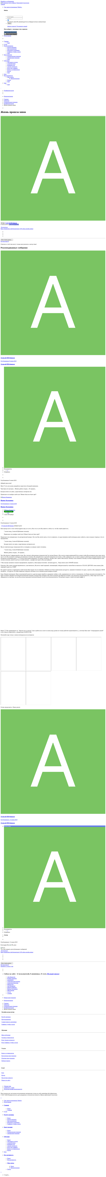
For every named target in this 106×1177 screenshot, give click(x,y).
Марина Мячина (12, 987)
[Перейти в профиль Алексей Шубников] (53, 220)
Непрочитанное (15, 78)
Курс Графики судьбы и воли (9, 1042)
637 (8, 513)
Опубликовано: (9, 503)
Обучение (7, 60)
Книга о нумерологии (13, 69)
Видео (9, 71)
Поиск (9, 80)
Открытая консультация (14, 56)
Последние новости (7, 1078)
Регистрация (7, 35)
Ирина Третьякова (12, 989)
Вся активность (8, 75)
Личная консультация (13, 57)
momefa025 (10, 980)
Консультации (8, 54)
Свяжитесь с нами (9, 1087)
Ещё (8, 43)
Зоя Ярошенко (11, 986)
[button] (3, 4)
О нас (5, 44)
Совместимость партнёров (8, 1022)
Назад (9, 1108)
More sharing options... (6, 239)
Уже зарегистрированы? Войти (13, 7)
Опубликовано (8, 361)
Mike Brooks (10, 990)
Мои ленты (10, 77)
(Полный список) (53, 974)
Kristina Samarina (12, 978)
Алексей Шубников (11, 223)
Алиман (9, 993)
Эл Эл (9, 992)
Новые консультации (10, 997)
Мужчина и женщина (13, 50)
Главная (6, 41)
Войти (9, 23)
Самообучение (11, 63)
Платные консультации (8, 1058)
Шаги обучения (5, 1035)
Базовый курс (11, 65)
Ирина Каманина (7, 500)
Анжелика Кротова (12, 983)
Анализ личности (12, 66)
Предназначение (12, 49)
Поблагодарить (5, 1060)
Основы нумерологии (7, 1037)
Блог (5, 74)
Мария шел (10, 984)
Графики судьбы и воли (14, 52)
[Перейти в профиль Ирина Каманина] (6, 497)
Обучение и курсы (12, 62)
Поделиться (4, 227)
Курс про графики (12, 68)
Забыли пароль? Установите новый (17, 26)
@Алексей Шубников (7, 525)
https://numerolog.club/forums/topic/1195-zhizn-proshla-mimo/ (17, 228)
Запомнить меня (11, 21)
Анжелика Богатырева (13, 981)
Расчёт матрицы (8, 46)
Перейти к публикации (7, 1)
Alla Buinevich (11, 977)
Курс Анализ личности (7, 1040)
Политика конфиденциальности (13, 1089)
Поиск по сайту (5, 1080)
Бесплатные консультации (8, 1056)
